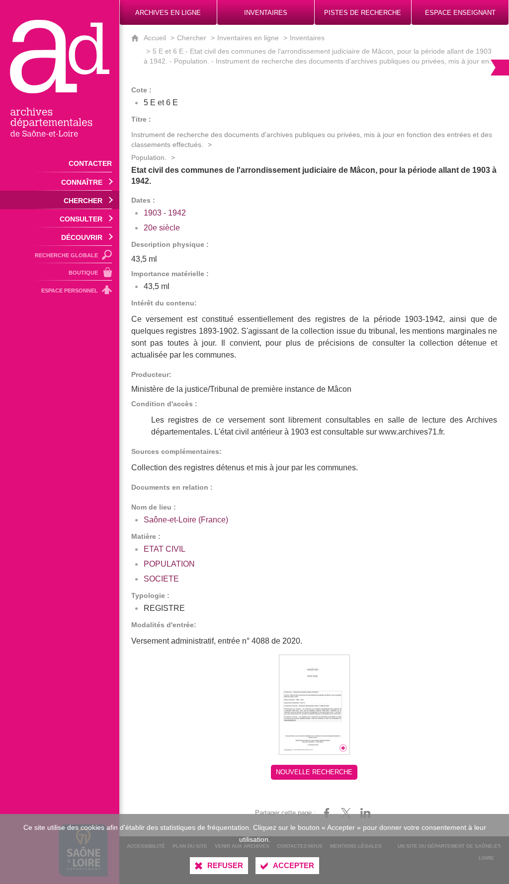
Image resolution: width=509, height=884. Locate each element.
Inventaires (307, 38)
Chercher (191, 38)
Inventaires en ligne (248, 38)
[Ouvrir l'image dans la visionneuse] (314, 705)
